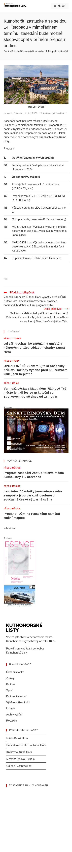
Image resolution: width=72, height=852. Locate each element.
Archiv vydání (14, 714)
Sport (9, 690)
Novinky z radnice (51, 113)
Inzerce (10, 708)
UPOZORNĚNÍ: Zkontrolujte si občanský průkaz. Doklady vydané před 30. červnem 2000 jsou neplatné (35, 370)
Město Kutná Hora (17, 738)
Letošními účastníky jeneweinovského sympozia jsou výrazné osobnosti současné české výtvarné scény (33, 495)
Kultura (10, 684)
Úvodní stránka (15, 672)
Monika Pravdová (14, 113)
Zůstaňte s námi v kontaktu (28, 785)
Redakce (11, 720)
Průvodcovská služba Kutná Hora (26, 745)
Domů (6, 51)
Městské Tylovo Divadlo (20, 759)
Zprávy (63, 113)
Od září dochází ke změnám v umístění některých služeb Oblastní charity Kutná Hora (34, 347)
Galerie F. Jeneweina (18, 765)
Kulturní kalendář (16, 696)
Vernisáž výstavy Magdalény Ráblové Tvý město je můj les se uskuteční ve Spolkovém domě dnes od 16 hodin (35, 392)
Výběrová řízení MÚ (18, 702)
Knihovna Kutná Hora (19, 752)
